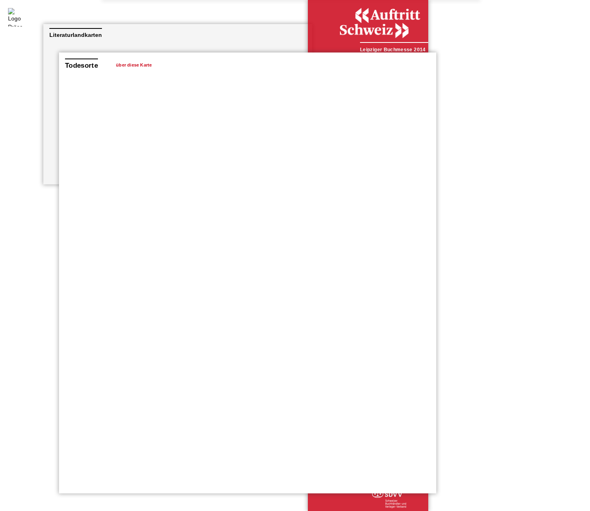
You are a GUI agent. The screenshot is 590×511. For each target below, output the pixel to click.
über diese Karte (134, 65)
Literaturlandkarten (75, 35)
